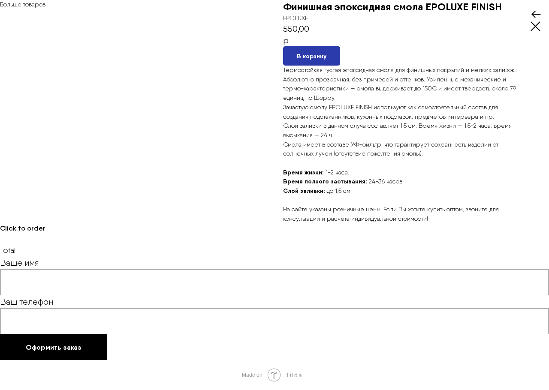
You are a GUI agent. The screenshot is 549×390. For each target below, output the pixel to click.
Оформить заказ (53, 347)
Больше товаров (22, 4)
